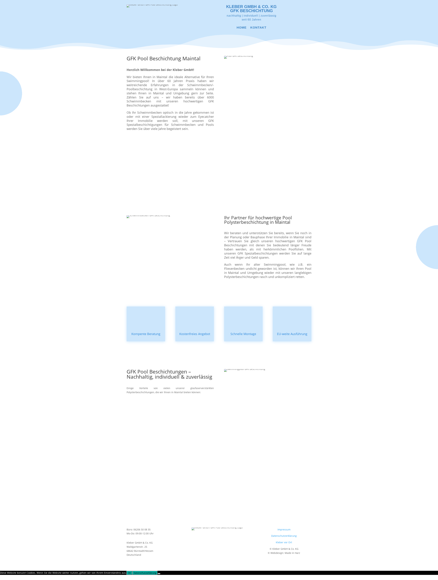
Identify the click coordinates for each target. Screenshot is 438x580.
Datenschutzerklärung (284, 535)
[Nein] (159, 573)
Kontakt (258, 27)
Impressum (284, 529)
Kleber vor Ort (284, 542)
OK (129, 572)
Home (242, 27)
